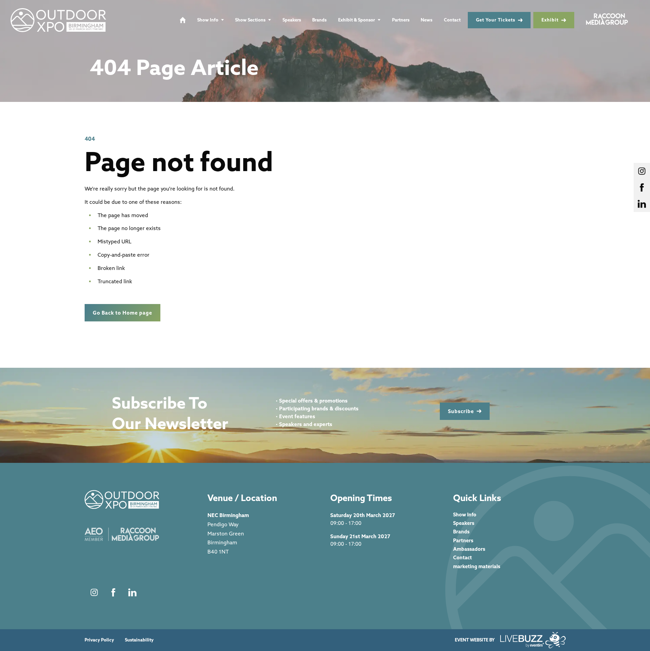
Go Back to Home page (122, 312)
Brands (319, 19)
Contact (452, 19)
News (426, 19)
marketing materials (476, 566)
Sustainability (139, 639)
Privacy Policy (99, 639)
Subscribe (461, 411)
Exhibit (550, 19)
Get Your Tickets (495, 19)
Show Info (207, 19)
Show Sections (250, 19)
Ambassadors (469, 549)
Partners (400, 19)
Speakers (292, 19)
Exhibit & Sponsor (356, 19)
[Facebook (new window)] (113, 592)
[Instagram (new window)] (94, 592)
